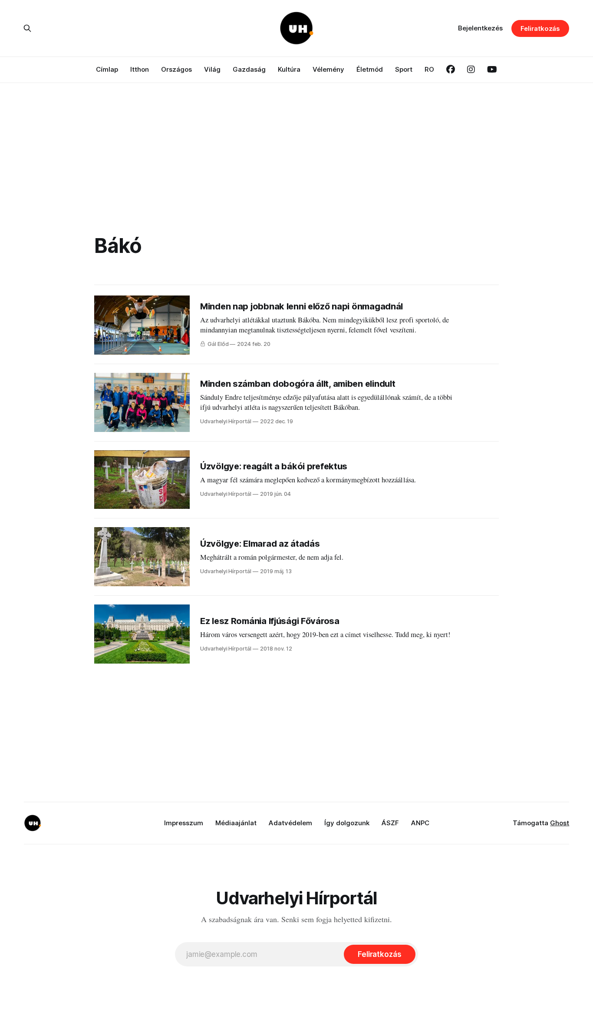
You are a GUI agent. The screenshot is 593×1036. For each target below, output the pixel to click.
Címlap (107, 69)
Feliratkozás (540, 28)
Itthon (139, 69)
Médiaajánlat (236, 823)
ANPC (420, 823)
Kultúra (289, 69)
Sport (403, 69)
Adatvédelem (290, 823)
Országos (176, 69)
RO (429, 69)
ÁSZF (390, 823)
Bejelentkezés (480, 28)
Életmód (369, 69)
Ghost (559, 823)
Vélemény (328, 69)
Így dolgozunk (346, 823)
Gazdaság (249, 69)
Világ (212, 69)
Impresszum (183, 823)
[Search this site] (27, 28)
